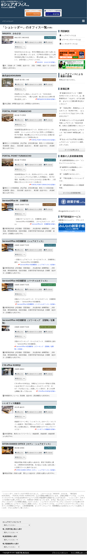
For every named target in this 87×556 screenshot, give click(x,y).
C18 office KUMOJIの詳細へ (47, 391)
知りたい (21, 47)
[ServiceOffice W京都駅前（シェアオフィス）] (7, 248)
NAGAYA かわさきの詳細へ (46, 62)
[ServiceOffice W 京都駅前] (7, 207)
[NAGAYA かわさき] (7, 40)
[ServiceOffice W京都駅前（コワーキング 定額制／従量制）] (7, 330)
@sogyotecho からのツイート (69, 211)
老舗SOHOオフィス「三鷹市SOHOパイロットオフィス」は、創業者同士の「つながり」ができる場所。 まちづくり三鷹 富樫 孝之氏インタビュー (72, 98)
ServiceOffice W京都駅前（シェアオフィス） (23, 241)
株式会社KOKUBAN (11, 75)
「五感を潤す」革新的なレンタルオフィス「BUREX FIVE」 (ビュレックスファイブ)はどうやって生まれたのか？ (71, 112)
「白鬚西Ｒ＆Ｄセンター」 (71, 174)
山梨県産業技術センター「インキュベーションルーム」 (71, 161)
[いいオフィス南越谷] (7, 410)
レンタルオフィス (49, 80)
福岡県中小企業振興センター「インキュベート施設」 (70, 168)
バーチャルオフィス (48, 285)
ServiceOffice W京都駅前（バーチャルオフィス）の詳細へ (36, 304)
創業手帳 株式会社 (22, 553)
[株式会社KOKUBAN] (7, 83)
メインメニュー (7, 21)
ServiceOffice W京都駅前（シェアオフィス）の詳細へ (38, 265)
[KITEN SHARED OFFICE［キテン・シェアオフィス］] (7, 451)
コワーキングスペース (48, 327)
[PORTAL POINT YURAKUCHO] (7, 118)
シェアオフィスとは (69, 35)
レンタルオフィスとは (69, 44)
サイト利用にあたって (79, 553)
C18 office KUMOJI (11, 365)
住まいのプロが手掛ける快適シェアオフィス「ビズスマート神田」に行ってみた (72, 142)
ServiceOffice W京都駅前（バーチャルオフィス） (25, 280)
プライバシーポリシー (60, 553)
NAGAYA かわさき (11, 33)
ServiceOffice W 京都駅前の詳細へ (44, 224)
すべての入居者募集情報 (72, 193)
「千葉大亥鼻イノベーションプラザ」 (71, 179)
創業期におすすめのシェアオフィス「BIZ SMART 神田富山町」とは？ (71, 132)
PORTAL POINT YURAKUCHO (16, 111)
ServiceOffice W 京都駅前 (15, 200)
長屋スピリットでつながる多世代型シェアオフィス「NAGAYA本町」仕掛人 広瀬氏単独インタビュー (72, 123)
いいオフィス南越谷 (11, 403)
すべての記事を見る (72, 150)
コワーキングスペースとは (71, 39)
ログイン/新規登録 (33, 14)
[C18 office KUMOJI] (7, 372)
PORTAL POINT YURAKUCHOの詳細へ (43, 140)
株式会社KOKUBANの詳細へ (46, 99)
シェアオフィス (50, 38)
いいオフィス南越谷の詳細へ (46, 429)
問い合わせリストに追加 (34, 42)
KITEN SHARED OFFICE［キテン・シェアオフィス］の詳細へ (36, 470)
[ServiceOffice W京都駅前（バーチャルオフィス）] (7, 287)
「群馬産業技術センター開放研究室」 (71, 186)
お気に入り (19, 42)
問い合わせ (49, 42)
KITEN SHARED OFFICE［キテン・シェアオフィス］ (27, 443)
